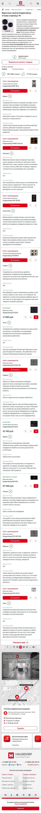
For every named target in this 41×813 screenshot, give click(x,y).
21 (27, 647)
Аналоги (16, 91)
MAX (20, 765)
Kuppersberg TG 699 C (12, 255)
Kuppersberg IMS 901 (10, 480)
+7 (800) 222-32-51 (32, 762)
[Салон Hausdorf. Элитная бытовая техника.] (2, 9)
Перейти (20, 728)
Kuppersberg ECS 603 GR (12, 535)
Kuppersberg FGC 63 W (11, 592)
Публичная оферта (8, 788)
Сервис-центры (7, 785)
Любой (4, 69)
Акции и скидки (7, 774)
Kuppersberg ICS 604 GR (12, 364)
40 (33, 647)
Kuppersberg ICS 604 (10, 312)
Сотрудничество (29, 778)
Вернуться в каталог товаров (20, 62)
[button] (4, 666)
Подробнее (15, 745)
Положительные (17, 69)
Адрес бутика (27, 788)
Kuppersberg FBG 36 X (11, 85)
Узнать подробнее (20, 804)
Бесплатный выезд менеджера (20, 770)
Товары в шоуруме (29, 774)
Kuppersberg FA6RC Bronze (13, 142)
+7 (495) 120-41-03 (9, 762)
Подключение (7, 778)
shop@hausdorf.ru (33, 765)
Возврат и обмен (29, 781)
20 (24, 647)
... (10, 647)
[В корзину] (36, 317)
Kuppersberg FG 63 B (10, 426)
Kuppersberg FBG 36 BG (11, 199)
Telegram (13, 765)
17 (14, 647)
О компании (27, 785)
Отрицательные (33, 69)
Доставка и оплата (8, 781)
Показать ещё (19, 642)
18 (17, 647)
